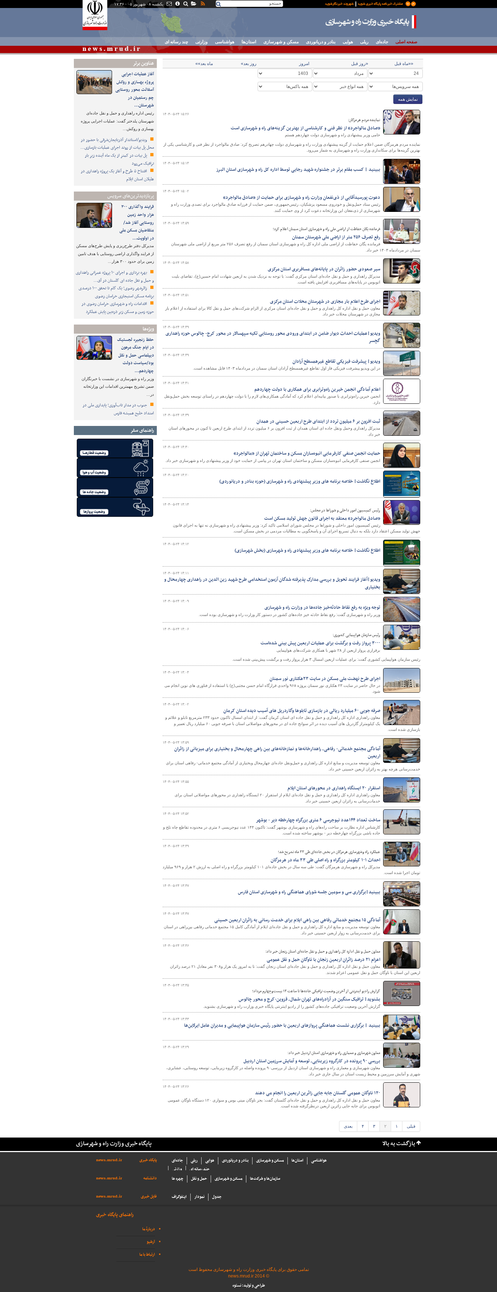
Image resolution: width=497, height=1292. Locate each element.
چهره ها (177, 1178)
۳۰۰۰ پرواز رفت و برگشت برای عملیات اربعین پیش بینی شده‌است (320, 643)
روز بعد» (249, 63)
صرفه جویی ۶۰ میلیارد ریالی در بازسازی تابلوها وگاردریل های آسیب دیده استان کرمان (301, 711)
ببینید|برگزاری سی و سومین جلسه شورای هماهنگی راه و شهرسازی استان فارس (309, 892)
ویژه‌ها (148, 329)
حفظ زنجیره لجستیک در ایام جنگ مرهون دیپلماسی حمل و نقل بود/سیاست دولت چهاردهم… (135, 355)
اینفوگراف (179, 1197)
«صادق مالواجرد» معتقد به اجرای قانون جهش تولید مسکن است (322, 519)
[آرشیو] (193, 4)
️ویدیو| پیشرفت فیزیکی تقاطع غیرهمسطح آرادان (336, 362)
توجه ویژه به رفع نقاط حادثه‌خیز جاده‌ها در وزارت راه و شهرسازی (322, 608)
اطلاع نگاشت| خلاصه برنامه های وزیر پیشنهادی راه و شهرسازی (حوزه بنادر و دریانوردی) (299, 482)
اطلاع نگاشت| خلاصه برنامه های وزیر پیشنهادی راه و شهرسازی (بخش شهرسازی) (307, 551)
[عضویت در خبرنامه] (365, 3)
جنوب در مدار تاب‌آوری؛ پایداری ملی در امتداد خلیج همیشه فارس (118, 409)
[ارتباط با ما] (169, 4)
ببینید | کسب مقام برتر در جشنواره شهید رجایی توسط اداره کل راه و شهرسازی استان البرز (298, 170)
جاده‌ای (382, 41)
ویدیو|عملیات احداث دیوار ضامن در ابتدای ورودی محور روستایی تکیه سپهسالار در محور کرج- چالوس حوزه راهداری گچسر (273, 337)
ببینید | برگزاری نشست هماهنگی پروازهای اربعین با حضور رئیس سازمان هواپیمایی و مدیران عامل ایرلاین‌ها (282, 1026)
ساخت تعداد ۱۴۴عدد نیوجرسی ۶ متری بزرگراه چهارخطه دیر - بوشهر (318, 820)
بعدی (348, 1126)
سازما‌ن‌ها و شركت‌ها (265, 1178)
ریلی (364, 41)
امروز (304, 63)
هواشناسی (224, 41)
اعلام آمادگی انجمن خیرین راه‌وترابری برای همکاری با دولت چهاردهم (317, 390)
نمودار (199, 1197)
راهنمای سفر (142, 430)
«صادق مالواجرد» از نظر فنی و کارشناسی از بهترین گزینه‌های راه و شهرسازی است (305, 128)
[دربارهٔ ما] (177, 4)
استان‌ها (249, 41)
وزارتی (201, 41)
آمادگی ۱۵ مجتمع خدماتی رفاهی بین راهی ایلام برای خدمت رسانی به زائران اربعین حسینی (297, 920)
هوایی (348, 41)
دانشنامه (150, 1178)
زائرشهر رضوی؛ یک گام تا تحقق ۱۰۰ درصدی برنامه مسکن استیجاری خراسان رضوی (116, 292)
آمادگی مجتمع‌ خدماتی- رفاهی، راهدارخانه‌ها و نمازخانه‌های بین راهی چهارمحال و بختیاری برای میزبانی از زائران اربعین (277, 752)
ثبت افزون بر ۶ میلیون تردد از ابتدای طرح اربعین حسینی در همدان (318, 422)
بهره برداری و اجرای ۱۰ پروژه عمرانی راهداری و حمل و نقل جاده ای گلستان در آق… (115, 276)
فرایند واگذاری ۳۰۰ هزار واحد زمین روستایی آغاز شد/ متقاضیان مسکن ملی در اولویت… (136, 222)
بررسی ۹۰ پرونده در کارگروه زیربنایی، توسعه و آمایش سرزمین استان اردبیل (311, 1061)
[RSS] (202, 4)
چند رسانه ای (176, 41)
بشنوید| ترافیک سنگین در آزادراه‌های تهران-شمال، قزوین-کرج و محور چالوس (309, 999)
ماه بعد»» (204, 63)
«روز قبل (359, 63)
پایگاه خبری (148, 1160)
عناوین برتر (143, 63)
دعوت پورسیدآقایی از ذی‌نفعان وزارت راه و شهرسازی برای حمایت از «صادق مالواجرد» (301, 198)
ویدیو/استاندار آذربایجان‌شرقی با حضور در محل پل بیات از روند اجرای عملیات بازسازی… (117, 144)
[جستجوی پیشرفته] (185, 4)
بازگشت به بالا (398, 1144)
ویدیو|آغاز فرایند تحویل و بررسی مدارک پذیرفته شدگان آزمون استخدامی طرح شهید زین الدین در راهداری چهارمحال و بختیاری (272, 583)
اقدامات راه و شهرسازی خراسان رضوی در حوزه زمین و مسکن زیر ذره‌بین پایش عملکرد (117, 307)
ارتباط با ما (147, 1254)
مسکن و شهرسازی (281, 41)
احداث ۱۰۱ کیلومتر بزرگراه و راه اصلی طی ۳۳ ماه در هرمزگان (325, 860)
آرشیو (151, 1242)
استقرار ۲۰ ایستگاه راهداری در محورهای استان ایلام (333, 788)
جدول (217, 1197)
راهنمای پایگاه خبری (115, 1215)
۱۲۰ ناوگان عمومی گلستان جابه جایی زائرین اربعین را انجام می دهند (317, 1093)
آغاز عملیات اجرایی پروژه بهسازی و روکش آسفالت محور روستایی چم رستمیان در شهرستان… (134, 90)
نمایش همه (408, 99)
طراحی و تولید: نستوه (248, 1285)
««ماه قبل (403, 63)
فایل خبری (149, 1196)
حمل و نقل (199, 1178)
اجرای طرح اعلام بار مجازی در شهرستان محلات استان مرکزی (325, 302)
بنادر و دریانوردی (320, 41)
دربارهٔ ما (148, 1229)
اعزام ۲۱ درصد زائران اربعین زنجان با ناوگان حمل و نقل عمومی (323, 960)
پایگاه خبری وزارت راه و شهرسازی (371, 21)
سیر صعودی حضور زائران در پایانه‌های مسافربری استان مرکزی (324, 269)
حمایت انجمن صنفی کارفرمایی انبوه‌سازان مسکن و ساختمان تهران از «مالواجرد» (307, 454)
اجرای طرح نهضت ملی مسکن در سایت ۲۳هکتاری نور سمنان (325, 679)
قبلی (411, 1126)
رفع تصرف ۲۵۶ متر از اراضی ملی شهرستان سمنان (336, 237)
